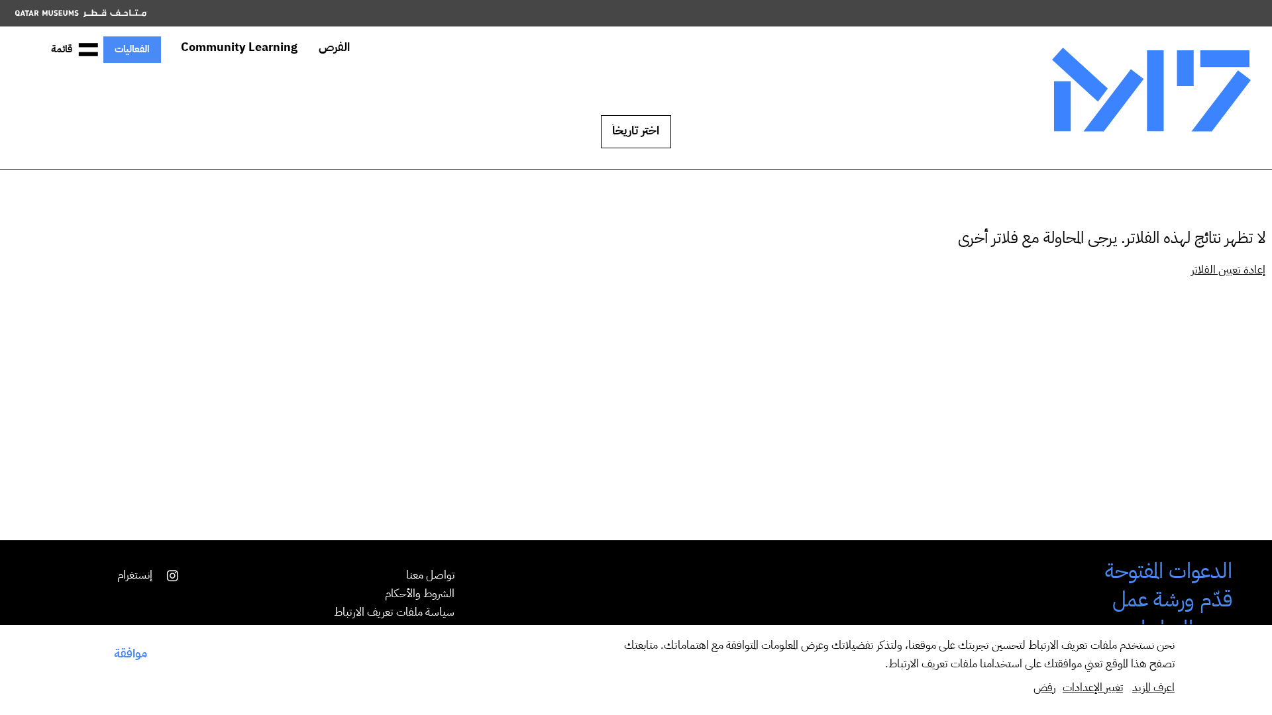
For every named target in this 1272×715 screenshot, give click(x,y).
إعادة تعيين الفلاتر (1228, 271)
